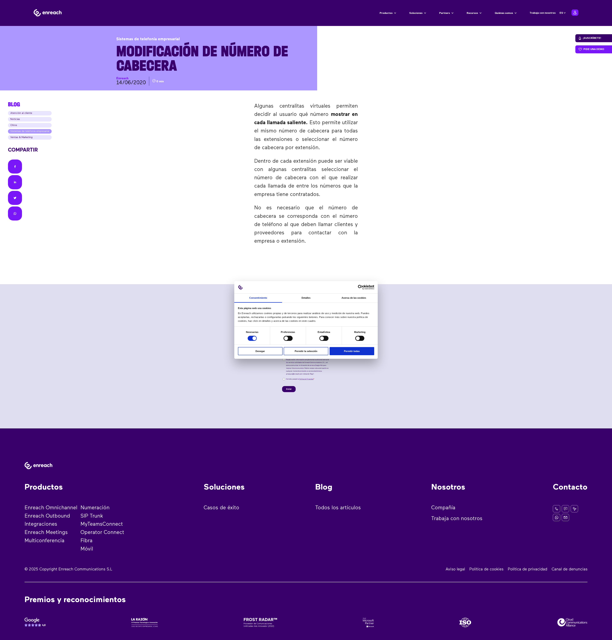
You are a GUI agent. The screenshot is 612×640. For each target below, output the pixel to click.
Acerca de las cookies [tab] (354, 297)
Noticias (15, 119)
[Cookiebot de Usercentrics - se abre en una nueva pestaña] (360, 287)
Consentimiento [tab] (258, 297)
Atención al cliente (21, 113)
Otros (13, 125)
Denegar (260, 351)
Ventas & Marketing (21, 137)
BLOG (14, 104)
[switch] (288, 338)
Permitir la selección (306, 351)
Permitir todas (352, 351)
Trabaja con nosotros (543, 13)
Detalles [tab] (306, 297)
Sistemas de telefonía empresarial (29, 131)
